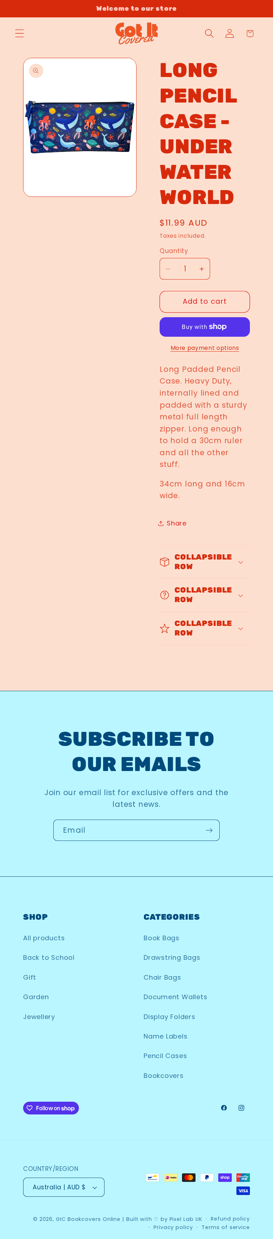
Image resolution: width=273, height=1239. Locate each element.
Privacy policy (173, 1227)
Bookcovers (164, 1075)
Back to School (49, 957)
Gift (29, 977)
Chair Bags (162, 977)
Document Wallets (175, 996)
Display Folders (170, 1016)
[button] (19, 33)
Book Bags (162, 938)
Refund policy (230, 1218)
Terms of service (226, 1227)
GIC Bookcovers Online (88, 1219)
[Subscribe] (209, 830)
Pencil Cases (165, 1055)
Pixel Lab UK (186, 1219)
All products (44, 938)
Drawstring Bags (172, 957)
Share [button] (177, 523)
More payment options (205, 348)
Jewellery (39, 1016)
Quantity (174, 251)
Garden (36, 996)
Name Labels (166, 1036)
